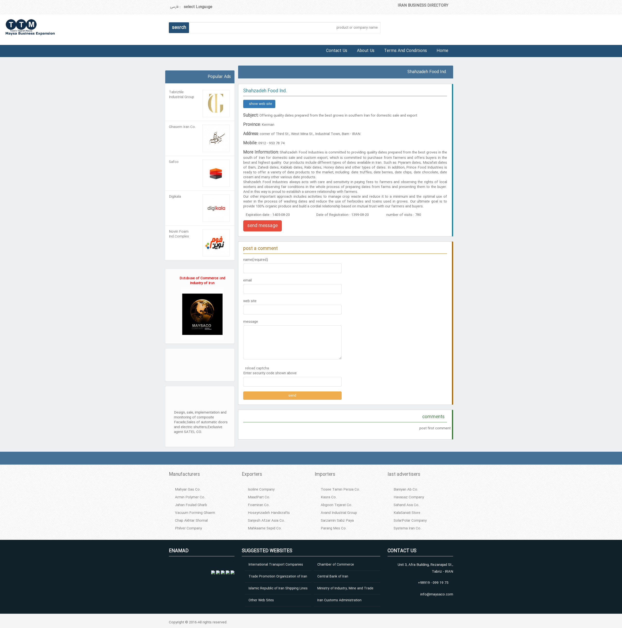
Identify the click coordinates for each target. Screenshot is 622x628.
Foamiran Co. (259, 505)
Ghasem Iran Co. (182, 127)
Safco (174, 162)
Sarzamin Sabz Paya (337, 521)
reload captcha (257, 368)
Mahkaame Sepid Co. (265, 528)
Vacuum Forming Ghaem (195, 513)
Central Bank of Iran (332, 576)
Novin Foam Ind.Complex (179, 234)
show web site (260, 104)
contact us (336, 51)
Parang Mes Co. (334, 528)
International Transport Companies (276, 564)
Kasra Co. (329, 497)
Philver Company (188, 528)
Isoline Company (261, 489)
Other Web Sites (261, 600)
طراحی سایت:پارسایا (166, 68)
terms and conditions (405, 51)
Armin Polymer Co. (190, 497)
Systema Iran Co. (407, 528)
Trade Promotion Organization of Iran (278, 576)
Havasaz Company (409, 497)
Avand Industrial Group (339, 513)
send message (262, 225)
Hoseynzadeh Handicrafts (269, 513)
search (179, 27)
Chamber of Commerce (335, 564)
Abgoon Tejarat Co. (336, 505)
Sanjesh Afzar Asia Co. (266, 521)
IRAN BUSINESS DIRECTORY (423, 5)
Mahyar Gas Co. (188, 489)
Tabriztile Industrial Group (181, 94)
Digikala (175, 197)
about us (365, 51)
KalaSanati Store (407, 513)
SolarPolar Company (410, 521)
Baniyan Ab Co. (406, 489)
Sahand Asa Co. (406, 505)
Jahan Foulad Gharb (191, 505)
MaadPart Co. (259, 497)
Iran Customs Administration (339, 600)
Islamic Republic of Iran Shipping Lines (278, 588)
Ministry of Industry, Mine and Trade (345, 588)
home (442, 51)
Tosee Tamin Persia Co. (340, 489)
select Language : (196, 7)
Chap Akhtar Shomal (191, 521)
